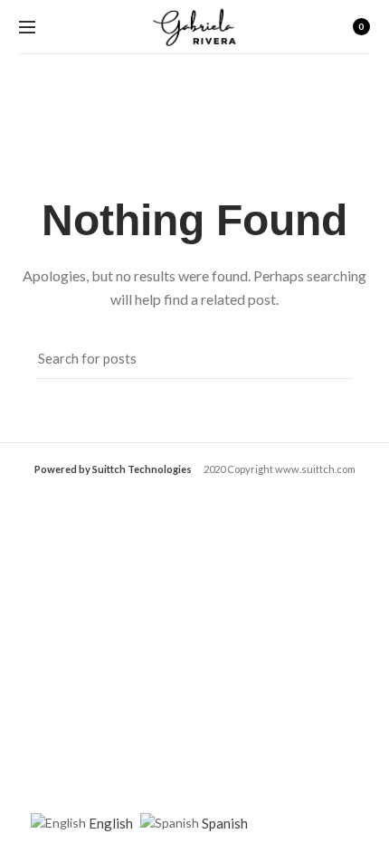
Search (330, 358)
